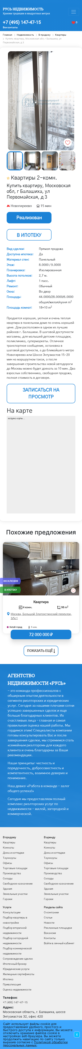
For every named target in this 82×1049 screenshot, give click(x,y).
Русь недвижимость (23, 9)
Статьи (48, 917)
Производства (12, 873)
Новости (49, 922)
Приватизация (12, 984)
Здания (7, 889)
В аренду (49, 837)
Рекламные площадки (58, 928)
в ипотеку (29, 235)
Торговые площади (15, 868)
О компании (51, 912)
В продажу (9, 837)
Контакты (50, 938)
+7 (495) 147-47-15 (22, 22)
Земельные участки (15, 894)
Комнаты (8, 847)
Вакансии (50, 933)
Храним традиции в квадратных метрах (26, 13)
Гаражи (7, 899)
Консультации (11, 912)
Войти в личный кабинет (59, 943)
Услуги (7, 907)
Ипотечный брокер (15, 964)
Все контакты (10, 27)
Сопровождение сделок (18, 959)
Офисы (7, 863)
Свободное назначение (18, 883)
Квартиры (9, 842)
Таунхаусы (9, 858)
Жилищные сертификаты (18, 974)
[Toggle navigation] (73, 12)
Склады (8, 878)
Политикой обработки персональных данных (35, 1043)
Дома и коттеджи (13, 853)
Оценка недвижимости (17, 989)
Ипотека (8, 979)
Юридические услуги (16, 969)
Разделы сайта (53, 907)
